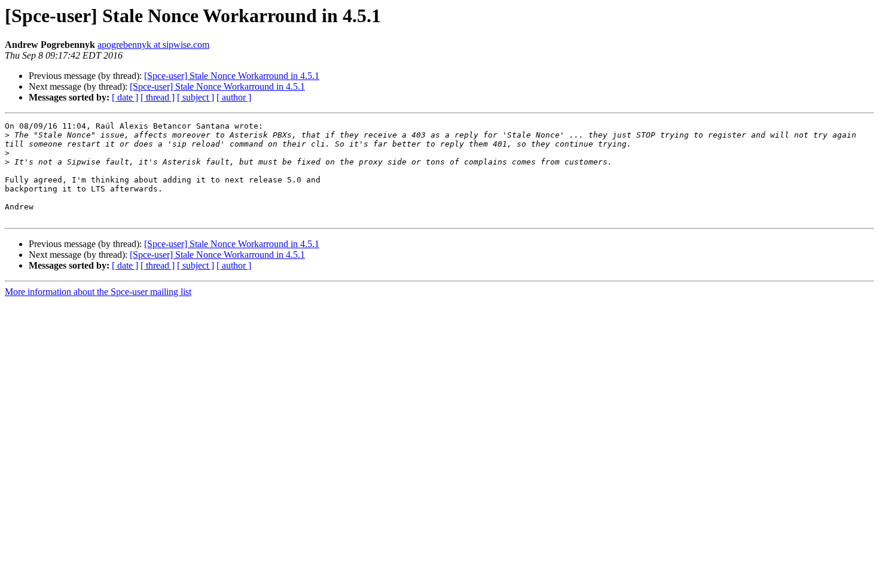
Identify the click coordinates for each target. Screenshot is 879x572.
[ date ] (125, 97)
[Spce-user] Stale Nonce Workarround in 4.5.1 (231, 76)
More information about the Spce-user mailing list (98, 292)
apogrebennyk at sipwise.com (153, 44)
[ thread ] (158, 97)
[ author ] (233, 97)
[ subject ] (195, 97)
